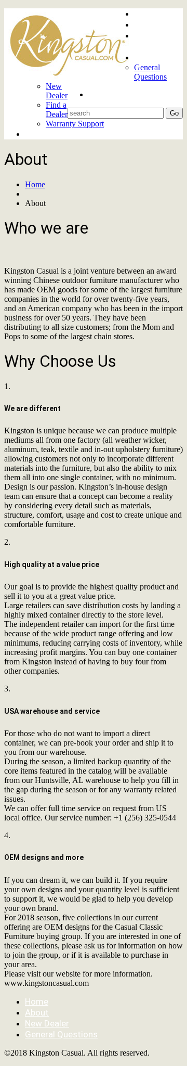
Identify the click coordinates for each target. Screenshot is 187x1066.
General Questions (150, 72)
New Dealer (57, 91)
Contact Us (156, 57)
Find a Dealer (57, 109)
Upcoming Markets (154, 41)
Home (145, 13)
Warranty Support (75, 123)
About (146, 24)
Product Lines (52, 134)
